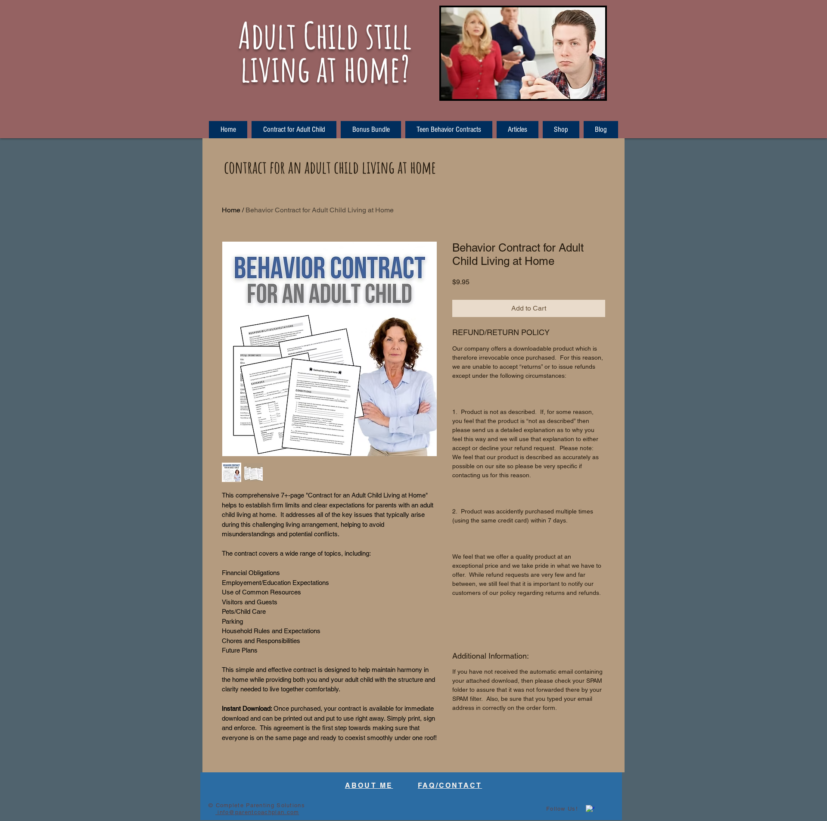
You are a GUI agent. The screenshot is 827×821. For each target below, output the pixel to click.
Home (231, 210)
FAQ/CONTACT (450, 785)
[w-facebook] (590, 809)
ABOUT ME (369, 785)
